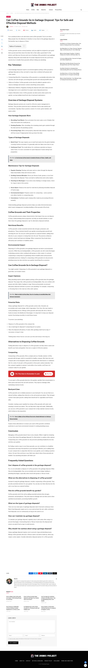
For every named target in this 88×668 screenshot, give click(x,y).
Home (27, 9)
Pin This (49, 374)
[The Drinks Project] (44, 4)
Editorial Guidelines (37, 660)
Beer (38, 9)
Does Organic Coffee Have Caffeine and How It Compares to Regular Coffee (48, 608)
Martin (11, 26)
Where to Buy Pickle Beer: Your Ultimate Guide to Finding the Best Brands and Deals (70, 79)
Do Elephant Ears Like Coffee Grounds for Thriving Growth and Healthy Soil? (31, 608)
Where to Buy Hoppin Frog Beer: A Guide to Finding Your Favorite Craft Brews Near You (70, 54)
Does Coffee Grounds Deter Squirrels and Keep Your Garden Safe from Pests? (31, 598)
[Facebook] (2, 39)
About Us (43, 9)
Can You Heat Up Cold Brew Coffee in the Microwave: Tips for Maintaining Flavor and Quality (48, 598)
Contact (51, 9)
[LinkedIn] (2, 46)
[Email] (2, 53)
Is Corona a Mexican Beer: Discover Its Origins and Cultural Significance (70, 59)
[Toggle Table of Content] (23, 46)
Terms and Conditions (67, 660)
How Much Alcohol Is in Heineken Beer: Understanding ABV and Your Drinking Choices (70, 69)
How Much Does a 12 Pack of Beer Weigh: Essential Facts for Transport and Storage (69, 74)
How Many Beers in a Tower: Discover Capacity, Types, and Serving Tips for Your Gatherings (71, 49)
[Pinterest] (2, 49)
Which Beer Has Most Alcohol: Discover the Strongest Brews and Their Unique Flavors (70, 64)
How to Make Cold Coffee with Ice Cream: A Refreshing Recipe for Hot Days (13, 598)
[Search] (81, 9)
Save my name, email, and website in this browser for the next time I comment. (25, 638)
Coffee (33, 9)
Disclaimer (56, 660)
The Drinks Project (45, 664)
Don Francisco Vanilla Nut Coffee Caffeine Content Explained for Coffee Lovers (13, 608)
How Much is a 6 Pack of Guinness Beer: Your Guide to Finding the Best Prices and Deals (70, 44)
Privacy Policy (58, 9)
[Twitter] (2, 43)
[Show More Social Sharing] (47, 30)
